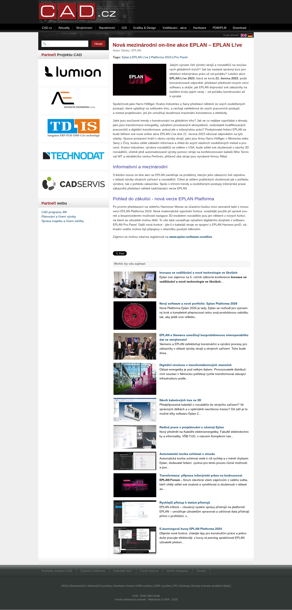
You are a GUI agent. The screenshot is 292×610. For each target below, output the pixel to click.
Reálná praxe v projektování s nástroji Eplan (191, 427)
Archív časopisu (177, 570)
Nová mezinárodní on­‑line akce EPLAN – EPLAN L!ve (177, 45)
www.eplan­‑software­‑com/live (190, 236)
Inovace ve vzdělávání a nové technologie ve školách (198, 272)
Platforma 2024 (161, 57)
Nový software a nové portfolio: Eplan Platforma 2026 (198, 303)
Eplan (126, 57)
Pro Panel (180, 57)
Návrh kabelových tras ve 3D (180, 400)
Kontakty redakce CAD (56, 570)
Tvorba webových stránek (130, 599)
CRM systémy (144, 585)
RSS (65, 585)
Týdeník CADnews (92, 570)
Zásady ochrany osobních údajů (210, 585)
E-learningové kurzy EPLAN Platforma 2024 (190, 528)
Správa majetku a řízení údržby (62, 221)
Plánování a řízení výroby (58, 216)
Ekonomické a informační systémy (91, 585)
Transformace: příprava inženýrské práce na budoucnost (200, 475)
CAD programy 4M (54, 212)
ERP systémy (163, 585)
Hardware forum (124, 585)
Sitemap (184, 585)
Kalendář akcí (122, 570)
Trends (201, 570)
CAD (135, 595)
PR (175, 585)
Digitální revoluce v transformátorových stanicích (195, 365)
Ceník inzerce (149, 570)
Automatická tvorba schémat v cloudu (187, 454)
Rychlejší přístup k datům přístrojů (184, 502)
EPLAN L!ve (140, 57)
